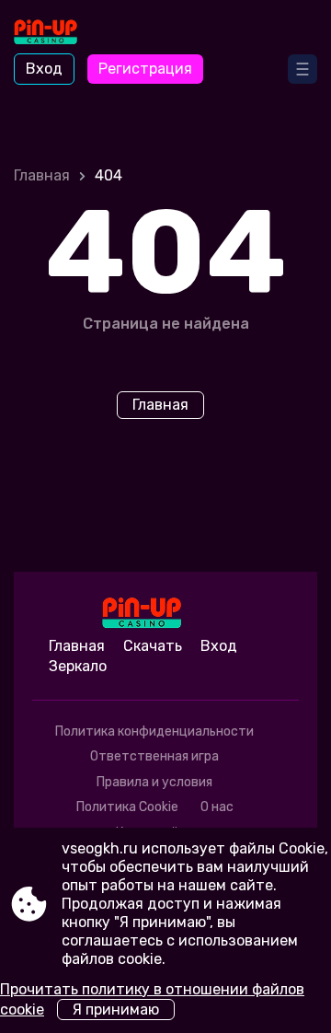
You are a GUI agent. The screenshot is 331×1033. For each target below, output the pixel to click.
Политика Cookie (127, 807)
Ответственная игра (154, 756)
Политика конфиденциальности (154, 731)
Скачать (152, 646)
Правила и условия (154, 782)
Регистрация (145, 68)
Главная (42, 175)
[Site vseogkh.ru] (65, 34)
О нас (217, 807)
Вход (44, 68)
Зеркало (78, 666)
